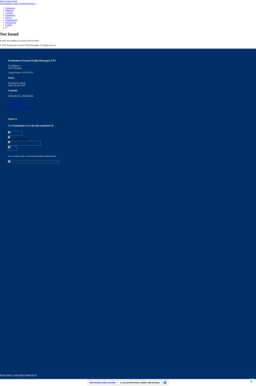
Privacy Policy (6, 375)
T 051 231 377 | (15, 96)
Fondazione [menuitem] (10, 8)
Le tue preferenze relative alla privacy (139, 382)
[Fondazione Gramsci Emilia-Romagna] (17, 3)
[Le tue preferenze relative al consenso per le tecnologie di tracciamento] (251, 381)
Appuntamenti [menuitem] (11, 20)
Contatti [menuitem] (8, 25)
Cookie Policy (19, 375)
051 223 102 (28, 96)
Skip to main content (8, 1)
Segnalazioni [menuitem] (10, 22)
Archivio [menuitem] (9, 13)
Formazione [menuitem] (10, 15)
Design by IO (31, 375)
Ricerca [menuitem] (8, 18)
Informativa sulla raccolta (102, 382)
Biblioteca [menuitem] (9, 10)
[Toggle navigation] (36, 4)
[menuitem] (6, 27)
